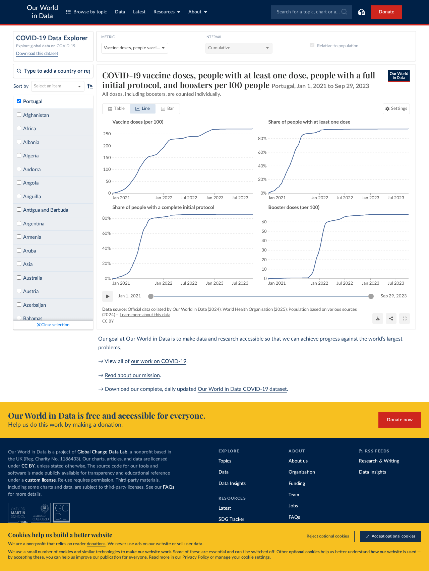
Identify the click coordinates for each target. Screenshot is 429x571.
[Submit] (344, 12)
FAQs (168, 487)
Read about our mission (132, 375)
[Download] (377, 318)
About (194, 12)
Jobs (293, 506)
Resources (164, 12)
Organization (302, 472)
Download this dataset (37, 54)
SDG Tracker (231, 519)
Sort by (20, 86)
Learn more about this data (145, 315)
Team (294, 495)
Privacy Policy (195, 557)
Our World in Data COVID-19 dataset (242, 389)
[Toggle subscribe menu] (361, 12)
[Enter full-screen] (404, 318)
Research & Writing (379, 461)
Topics (225, 461)
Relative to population (337, 46)
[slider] (150, 296)
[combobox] (311, 12)
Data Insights (232, 483)
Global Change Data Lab (102, 452)
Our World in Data (42, 12)
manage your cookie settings (242, 557)
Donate (386, 12)
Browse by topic (90, 12)
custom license (40, 480)
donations (96, 544)
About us (298, 461)
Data (120, 12)
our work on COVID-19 (158, 361)
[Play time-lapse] (107, 296)
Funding (297, 483)
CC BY (108, 321)
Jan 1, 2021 (129, 296)
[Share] (391, 318)
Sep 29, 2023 (394, 296)
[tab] (116, 109)
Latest (139, 12)
